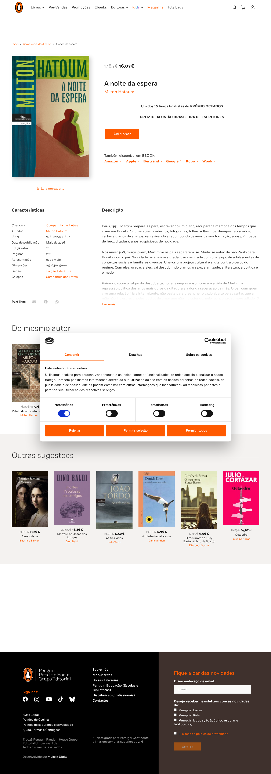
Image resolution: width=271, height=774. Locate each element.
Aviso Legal (31, 715)
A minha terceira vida (156, 536)
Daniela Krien (156, 540)
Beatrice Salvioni (29, 540)
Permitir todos (196, 430)
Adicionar (122, 134)
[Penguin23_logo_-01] (19, 7)
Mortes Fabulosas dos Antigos (72, 535)
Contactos (101, 701)
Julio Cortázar (241, 539)
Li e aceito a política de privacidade (203, 734)
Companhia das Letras (37, 44)
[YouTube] (49, 699)
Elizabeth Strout (199, 545)
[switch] (112, 413)
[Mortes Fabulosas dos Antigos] (72, 473)
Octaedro (241, 534)
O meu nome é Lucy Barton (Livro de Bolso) (198, 539)
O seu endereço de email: (194, 681)
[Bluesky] (72, 699)
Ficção (51, 271)
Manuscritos (102, 675)
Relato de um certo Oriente (30, 411)
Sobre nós (100, 670)
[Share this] (45, 302)
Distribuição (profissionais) (114, 695)
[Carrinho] (243, 7)
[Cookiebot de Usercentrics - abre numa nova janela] (207, 341)
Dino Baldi (72, 541)
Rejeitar (74, 430)
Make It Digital (58, 757)
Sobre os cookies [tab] (199, 355)
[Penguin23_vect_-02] (105, 724)
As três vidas (114, 538)
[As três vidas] (114, 473)
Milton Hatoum (119, 91)
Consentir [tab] (72, 355)
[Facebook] (25, 699)
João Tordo (114, 542)
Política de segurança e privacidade (48, 725)
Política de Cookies (36, 719)
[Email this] (34, 302)
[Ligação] (253, 7)
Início (15, 44)
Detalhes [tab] (135, 355)
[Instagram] (36, 699)
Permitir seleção (136, 430)
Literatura (64, 271)
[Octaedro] (241, 473)
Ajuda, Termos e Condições (41, 730)
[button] (234, 7)
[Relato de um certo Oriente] (30, 346)
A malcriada (30, 536)
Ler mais (109, 304)
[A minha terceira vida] (156, 473)
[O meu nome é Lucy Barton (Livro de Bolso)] (199, 473)
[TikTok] (60, 699)
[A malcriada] (30, 473)
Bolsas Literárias (106, 680)
